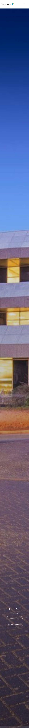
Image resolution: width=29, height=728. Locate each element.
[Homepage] (8, 3)
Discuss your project (14, 618)
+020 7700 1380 (15, 624)
